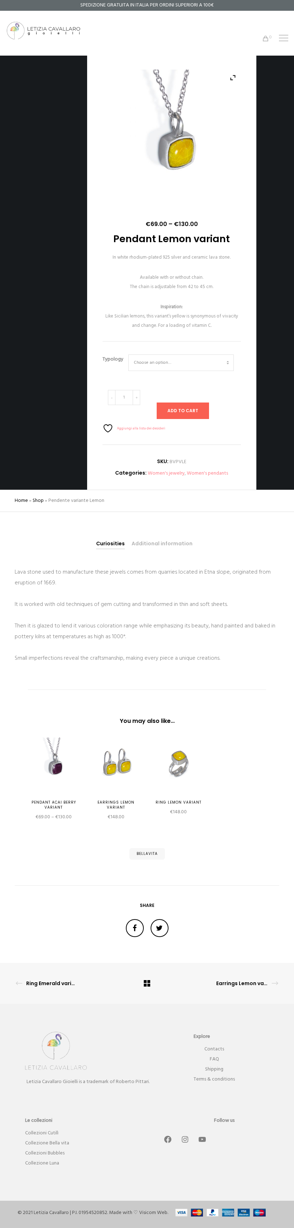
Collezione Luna (42, 1163)
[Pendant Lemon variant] (135, 928)
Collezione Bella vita (47, 1143)
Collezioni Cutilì (41, 1133)
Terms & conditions (214, 1079)
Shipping (214, 1069)
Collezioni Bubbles (45, 1153)
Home (21, 501)
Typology (113, 359)
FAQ (214, 1059)
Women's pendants (207, 473)
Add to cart (182, 411)
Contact (213, 1049)
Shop (38, 501)
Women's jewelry (166, 473)
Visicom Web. (153, 1213)
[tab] (110, 544)
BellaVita (147, 853)
